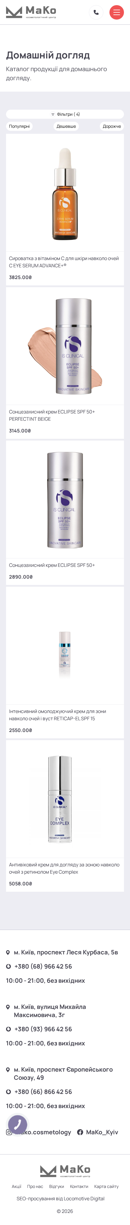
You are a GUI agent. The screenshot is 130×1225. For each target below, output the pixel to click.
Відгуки (56, 1186)
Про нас (35, 1186)
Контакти (79, 1186)
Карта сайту (106, 1186)
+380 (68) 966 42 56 (43, 966)
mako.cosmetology (43, 1132)
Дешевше (66, 126)
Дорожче (112, 126)
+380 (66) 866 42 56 (43, 1092)
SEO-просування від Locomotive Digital (61, 1198)
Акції (16, 1186)
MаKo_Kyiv (102, 1132)
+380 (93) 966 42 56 (43, 1029)
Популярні (19, 126)
